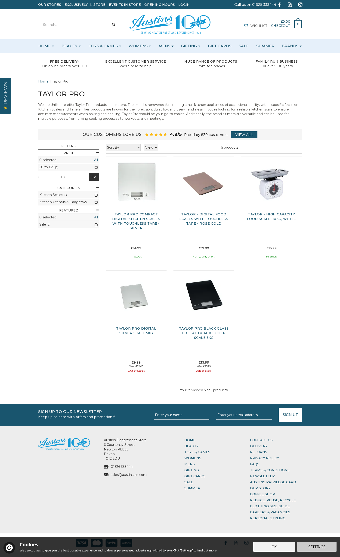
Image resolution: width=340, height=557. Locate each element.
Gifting (191, 470)
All (96, 160)
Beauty (191, 446)
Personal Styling (267, 518)
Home (189, 440)
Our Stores (49, 5)
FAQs (254, 464)
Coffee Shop (262, 494)
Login (184, 5)
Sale (188, 482)
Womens (192, 458)
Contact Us (261, 440)
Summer (192, 488)
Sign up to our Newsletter (76, 414)
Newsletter (262, 476)
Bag (296, 23)
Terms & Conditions (270, 470)
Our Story (260, 488)
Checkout (280, 26)
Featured (68, 210)
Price (68, 153)
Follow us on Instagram (300, 4)
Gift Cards (194, 476)
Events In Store (125, 5)
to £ (65, 177)
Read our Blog (290, 4)
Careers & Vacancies (270, 512)
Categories (68, 188)
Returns (258, 452)
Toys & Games (197, 452)
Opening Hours (159, 5)
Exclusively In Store (85, 5)
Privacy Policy (264, 458)
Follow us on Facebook (279, 4)
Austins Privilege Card (273, 482)
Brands (290, 46)
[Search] (113, 24)
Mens (189, 464)
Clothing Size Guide (270, 506)
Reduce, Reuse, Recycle (273, 500)
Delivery (259, 446)
